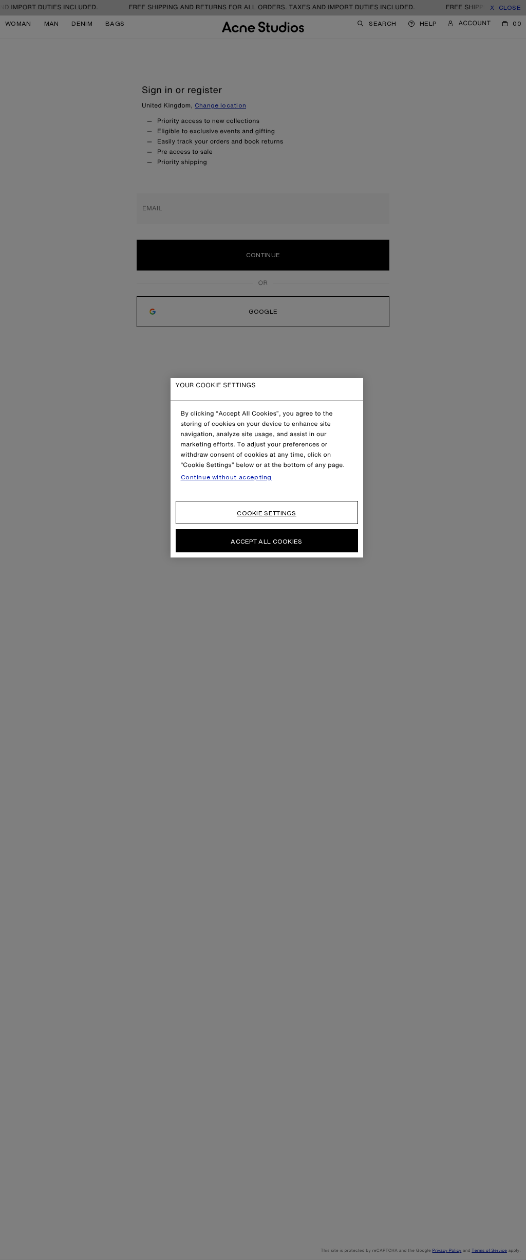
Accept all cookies (266, 541)
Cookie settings (266, 513)
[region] (267, 467)
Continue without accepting (226, 477)
